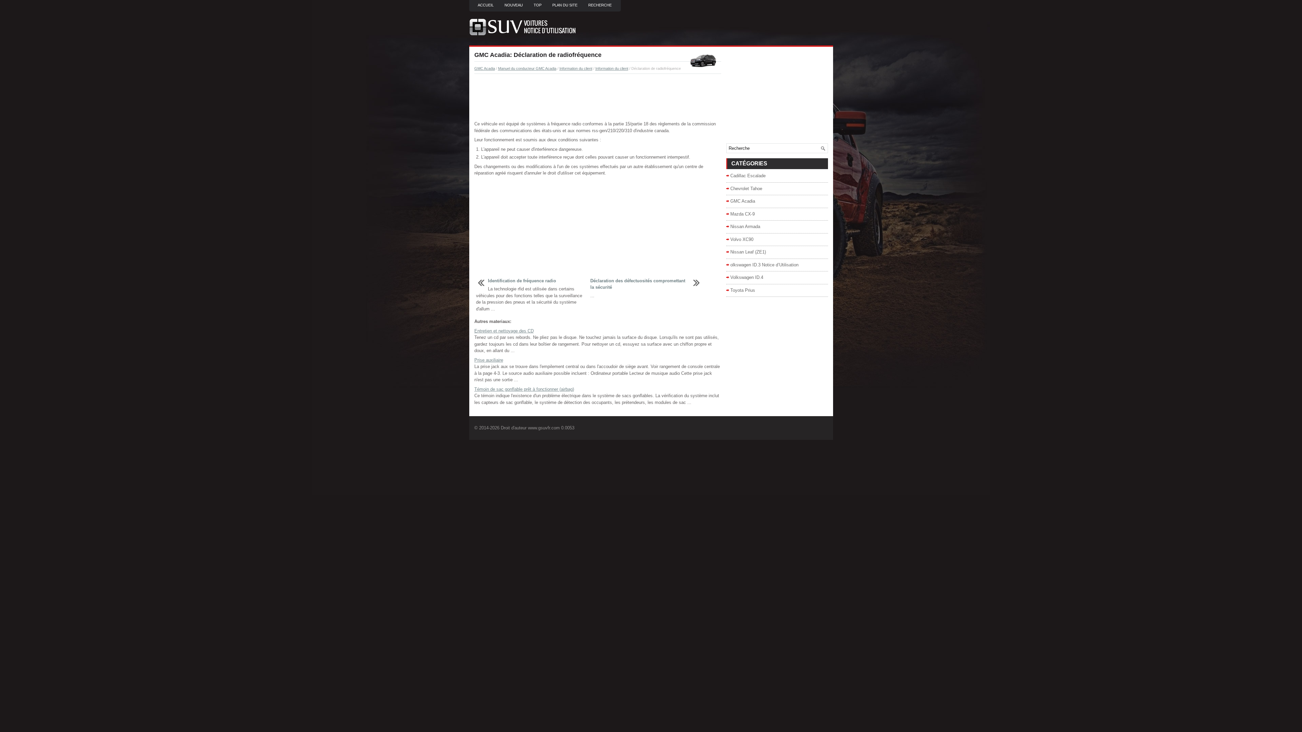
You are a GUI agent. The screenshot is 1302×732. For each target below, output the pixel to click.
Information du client (575, 68)
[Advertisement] (597, 97)
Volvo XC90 (741, 239)
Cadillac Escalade (748, 175)
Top (537, 5)
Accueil (486, 5)
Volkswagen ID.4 (746, 277)
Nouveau (514, 5)
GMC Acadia (484, 68)
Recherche (600, 5)
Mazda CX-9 (742, 214)
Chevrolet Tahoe (746, 188)
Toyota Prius (742, 290)
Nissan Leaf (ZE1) (748, 252)
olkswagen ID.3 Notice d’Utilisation (764, 264)
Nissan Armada (745, 226)
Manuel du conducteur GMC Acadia (527, 68)
